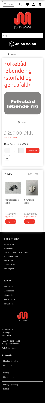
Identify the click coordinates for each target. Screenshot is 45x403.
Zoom (23, 122)
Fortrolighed (9, 268)
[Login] (33, 4)
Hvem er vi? (9, 244)
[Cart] (39, 4)
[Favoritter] (27, 4)
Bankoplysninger (11, 256)
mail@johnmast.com (10, 343)
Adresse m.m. (9, 264)
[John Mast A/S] (22, 316)
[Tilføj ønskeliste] (7, 157)
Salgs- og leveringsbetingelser (16, 252)
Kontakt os (8, 248)
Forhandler (8, 260)
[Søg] (42, 35)
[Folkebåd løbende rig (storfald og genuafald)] (22, 103)
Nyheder (8, 174)
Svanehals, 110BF (29, 201)
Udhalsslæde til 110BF (12, 201)
